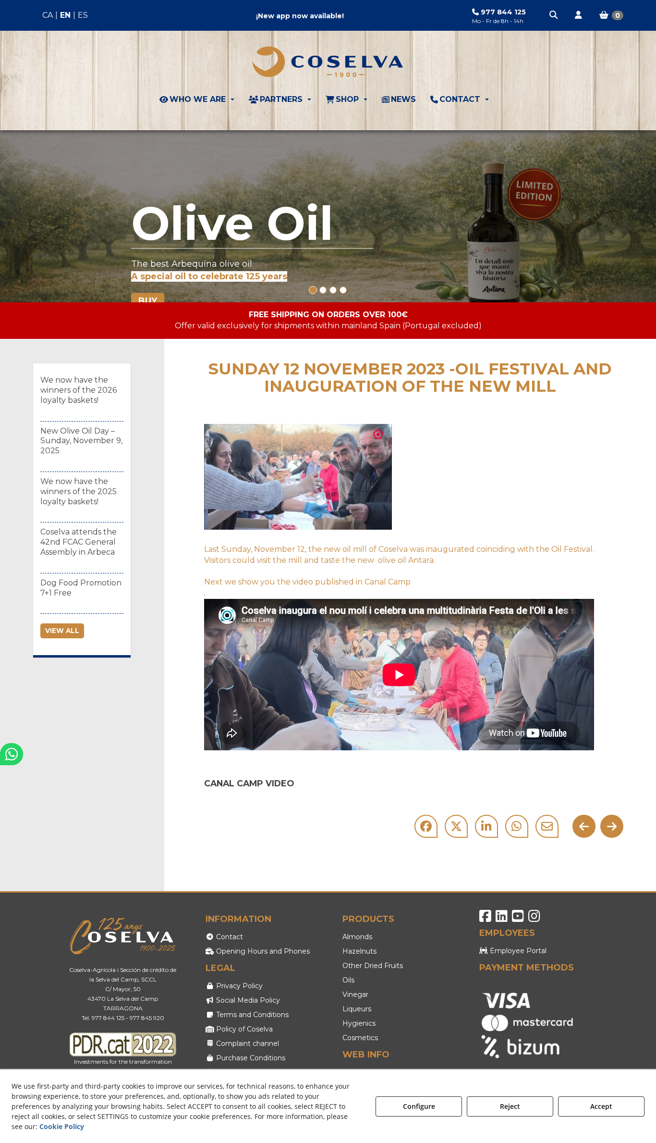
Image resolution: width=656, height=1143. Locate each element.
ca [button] (47, 15)
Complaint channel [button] (246, 1043)
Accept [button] (601, 1106)
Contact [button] (228, 936)
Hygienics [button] (359, 1023)
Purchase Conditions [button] (249, 1058)
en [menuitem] (65, 15)
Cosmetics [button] (360, 1037)
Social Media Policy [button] (247, 1000)
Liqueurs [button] (356, 1009)
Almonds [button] (357, 936)
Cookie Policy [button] (61, 1126)
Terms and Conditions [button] (251, 1014)
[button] (554, 15)
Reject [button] (510, 1106)
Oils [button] (348, 980)
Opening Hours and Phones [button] (262, 951)
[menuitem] (65, 15)
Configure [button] (419, 1106)
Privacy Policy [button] (238, 985)
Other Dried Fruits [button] (372, 965)
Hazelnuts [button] (359, 951)
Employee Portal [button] (517, 950)
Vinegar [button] (355, 994)
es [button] (83, 15)
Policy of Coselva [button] (243, 1029)
